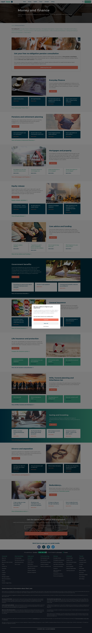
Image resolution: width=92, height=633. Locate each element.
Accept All (46, 319)
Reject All (46, 323)
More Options (46, 326)
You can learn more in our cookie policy (43, 316)
